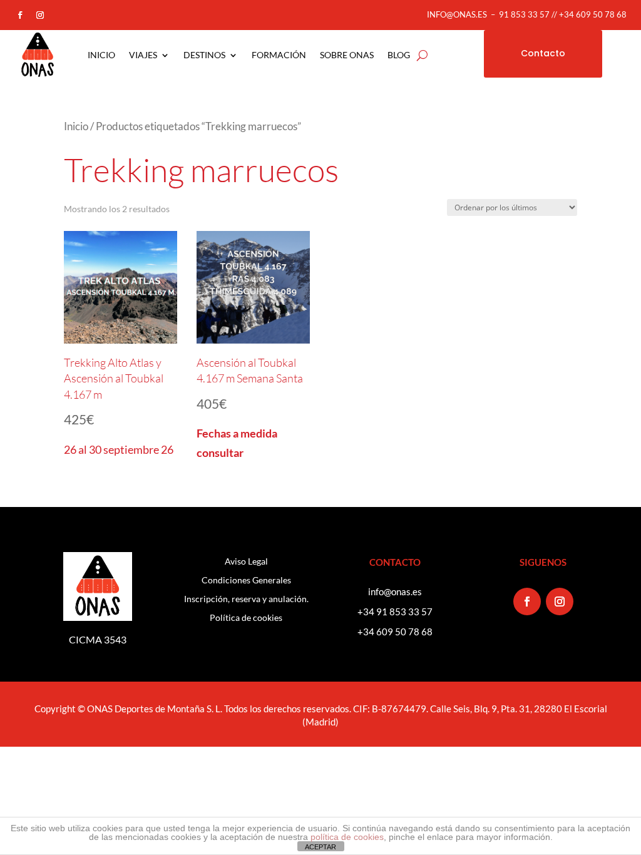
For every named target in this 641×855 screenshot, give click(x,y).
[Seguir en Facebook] (20, 15)
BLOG (398, 54)
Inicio (76, 126)
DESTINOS (204, 54)
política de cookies (347, 837)
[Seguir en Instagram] (40, 15)
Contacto (543, 53)
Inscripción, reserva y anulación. (246, 599)
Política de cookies (246, 618)
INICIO (101, 54)
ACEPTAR (320, 847)
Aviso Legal (246, 561)
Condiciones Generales (246, 580)
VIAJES (143, 54)
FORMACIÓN (279, 54)
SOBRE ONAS (347, 54)
